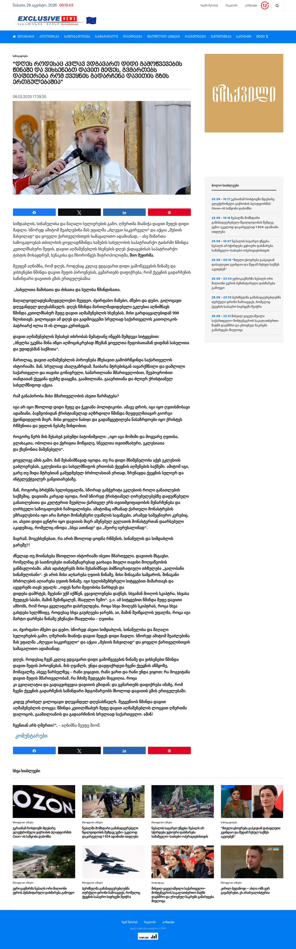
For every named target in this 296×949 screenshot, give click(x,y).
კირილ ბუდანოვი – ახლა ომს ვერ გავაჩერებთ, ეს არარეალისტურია (245, 890)
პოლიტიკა (49, 36)
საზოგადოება (77, 36)
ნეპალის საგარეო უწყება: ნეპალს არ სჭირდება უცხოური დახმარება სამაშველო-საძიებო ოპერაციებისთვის (242, 246)
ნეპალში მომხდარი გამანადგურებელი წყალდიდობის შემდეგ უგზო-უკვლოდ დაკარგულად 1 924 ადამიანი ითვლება (245, 225)
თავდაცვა (132, 36)
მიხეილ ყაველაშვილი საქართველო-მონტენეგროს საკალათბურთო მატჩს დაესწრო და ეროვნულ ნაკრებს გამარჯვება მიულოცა (245, 323)
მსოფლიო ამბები (163, 36)
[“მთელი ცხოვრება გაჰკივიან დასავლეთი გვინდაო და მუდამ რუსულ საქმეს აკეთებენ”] (252, 801)
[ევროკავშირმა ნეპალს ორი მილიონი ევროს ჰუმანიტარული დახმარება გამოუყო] (44, 861)
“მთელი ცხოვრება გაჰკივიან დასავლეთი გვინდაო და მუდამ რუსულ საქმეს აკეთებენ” (245, 264)
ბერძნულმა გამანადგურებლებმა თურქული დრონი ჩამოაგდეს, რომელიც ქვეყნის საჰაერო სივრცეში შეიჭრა (246, 302)
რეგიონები (195, 36)
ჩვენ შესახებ (130, 922)
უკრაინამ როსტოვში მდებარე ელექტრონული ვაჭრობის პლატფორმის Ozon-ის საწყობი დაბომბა (243, 204)
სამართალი (106, 36)
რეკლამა (231, 5)
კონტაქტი (251, 5)
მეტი (260, 36)
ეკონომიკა (221, 36)
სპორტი (243, 36)
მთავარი (25, 36)
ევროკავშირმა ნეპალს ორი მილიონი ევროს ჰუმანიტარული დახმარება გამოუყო (243, 283)
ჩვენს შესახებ (209, 5)
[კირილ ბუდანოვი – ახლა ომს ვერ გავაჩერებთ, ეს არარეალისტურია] (252, 861)
